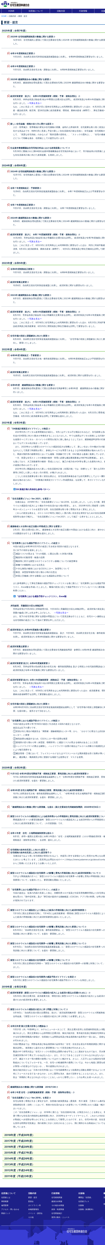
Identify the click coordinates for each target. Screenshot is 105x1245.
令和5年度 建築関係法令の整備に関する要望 (31, 385)
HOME (11, 11)
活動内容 (61, 11)
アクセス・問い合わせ (10, 1209)
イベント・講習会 (35, 1213)
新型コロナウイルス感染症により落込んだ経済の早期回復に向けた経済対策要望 (47, 910)
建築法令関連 (56, 1201)
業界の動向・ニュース (60, 1217)
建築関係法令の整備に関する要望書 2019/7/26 (33, 1087)
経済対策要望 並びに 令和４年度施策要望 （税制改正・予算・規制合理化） (45, 680)
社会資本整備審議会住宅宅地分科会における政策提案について (39, 148)
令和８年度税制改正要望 (21, 53)
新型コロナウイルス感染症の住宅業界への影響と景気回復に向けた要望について (47, 926)
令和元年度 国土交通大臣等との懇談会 (28, 1026)
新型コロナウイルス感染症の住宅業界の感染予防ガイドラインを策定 (42, 977)
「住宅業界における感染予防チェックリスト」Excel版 (41, 596)
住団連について (36, 11)
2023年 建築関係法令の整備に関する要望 (29, 295)
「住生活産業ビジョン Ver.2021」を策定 (29, 498)
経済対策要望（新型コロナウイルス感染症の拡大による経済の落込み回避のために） (49, 992)
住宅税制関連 (56, 1197)
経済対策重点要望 (18, 282)
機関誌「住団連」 (85, 1197)
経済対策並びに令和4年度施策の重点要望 (29, 629)
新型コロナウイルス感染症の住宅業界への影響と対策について (39, 960)
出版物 (81, 1205)
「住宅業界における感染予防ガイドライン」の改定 (33, 543)
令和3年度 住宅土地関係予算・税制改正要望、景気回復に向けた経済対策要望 (46, 790)
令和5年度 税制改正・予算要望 (24, 355)
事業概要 (4, 1201)
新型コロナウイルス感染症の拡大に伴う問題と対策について (38, 1009)
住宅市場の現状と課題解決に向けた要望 (28, 335)
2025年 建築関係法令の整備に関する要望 (29, 79)
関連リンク (5, 1213)
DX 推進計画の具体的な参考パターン (33, 489)
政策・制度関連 (57, 1209)
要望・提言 (32, 1197)
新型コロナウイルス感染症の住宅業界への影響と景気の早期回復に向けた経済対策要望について (54, 873)
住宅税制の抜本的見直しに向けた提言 (27, 849)
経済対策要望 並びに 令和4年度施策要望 (29, 663)
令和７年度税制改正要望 (21, 204)
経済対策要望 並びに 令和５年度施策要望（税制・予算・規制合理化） (44, 401)
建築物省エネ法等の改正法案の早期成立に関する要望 (35, 526)
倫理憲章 (4, 1205)
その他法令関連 (57, 1205)
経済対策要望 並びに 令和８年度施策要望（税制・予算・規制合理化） (44, 96)
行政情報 (83, 11)
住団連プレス (83, 1201)
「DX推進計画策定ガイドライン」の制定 (29, 428)
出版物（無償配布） (86, 1209)
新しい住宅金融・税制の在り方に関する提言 (30, 124)
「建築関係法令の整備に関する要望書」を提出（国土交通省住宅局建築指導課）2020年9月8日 (54, 807)
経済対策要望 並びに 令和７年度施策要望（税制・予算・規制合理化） (44, 234)
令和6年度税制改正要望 (21, 269)
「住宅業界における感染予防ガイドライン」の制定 (33, 720)
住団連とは (5, 1197)
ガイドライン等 (34, 1205)
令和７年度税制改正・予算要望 (24, 188)
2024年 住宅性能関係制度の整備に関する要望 (31, 171)
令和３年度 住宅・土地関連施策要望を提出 (30, 833)
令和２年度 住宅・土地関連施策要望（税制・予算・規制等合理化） (41, 1092)
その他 (31, 1217)
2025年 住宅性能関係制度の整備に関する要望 (31, 36)
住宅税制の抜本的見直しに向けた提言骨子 (29, 852)
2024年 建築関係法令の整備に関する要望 (29, 218)
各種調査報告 (33, 1209)
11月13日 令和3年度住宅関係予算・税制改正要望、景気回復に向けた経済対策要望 (48, 773)
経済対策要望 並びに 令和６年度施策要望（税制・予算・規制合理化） (44, 311)
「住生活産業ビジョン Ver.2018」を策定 (29, 1097)
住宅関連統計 (56, 1213)
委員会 (31, 1201)
